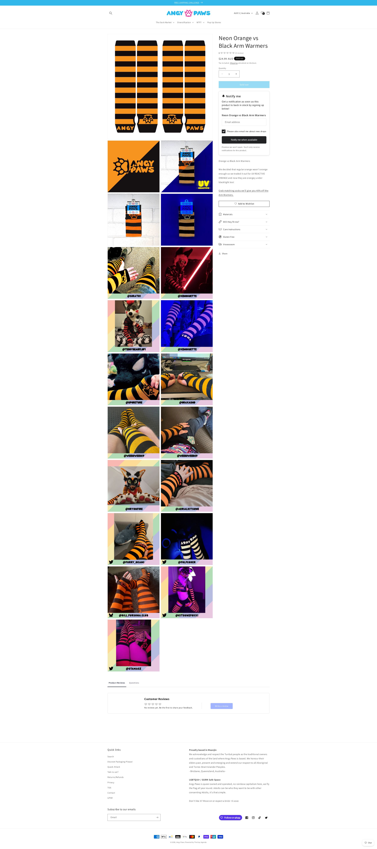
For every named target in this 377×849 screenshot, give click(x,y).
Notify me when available (244, 140)
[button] (111, 13)
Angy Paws (180, 842)
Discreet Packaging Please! (120, 761)
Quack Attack (114, 767)
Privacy (111, 782)
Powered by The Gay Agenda (196, 842)
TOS (109, 787)
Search (111, 756)
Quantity (222, 68)
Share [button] (225, 253)
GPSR (110, 798)
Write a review (221, 706)
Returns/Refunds (116, 777)
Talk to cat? (113, 772)
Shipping (234, 63)
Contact (111, 792)
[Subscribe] (157, 817)
